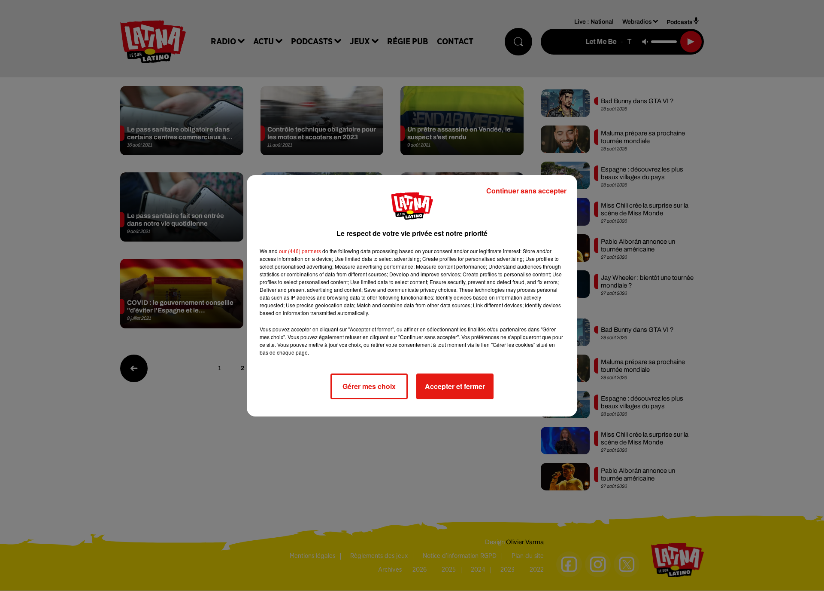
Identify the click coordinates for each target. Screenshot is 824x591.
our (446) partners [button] (300, 250)
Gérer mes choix (369, 386)
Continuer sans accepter (526, 191)
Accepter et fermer (455, 386)
